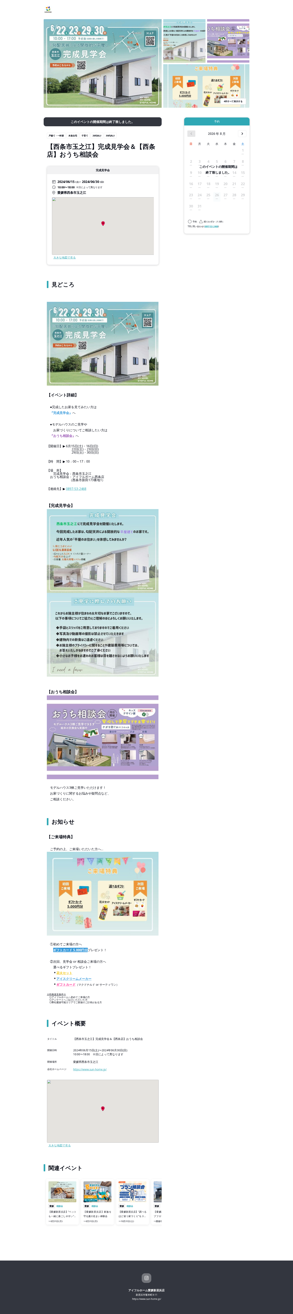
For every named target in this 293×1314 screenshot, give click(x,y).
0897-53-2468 (76, 489)
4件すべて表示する (233, 101)
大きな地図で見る (64, 257)
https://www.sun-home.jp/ (90, 1069)
